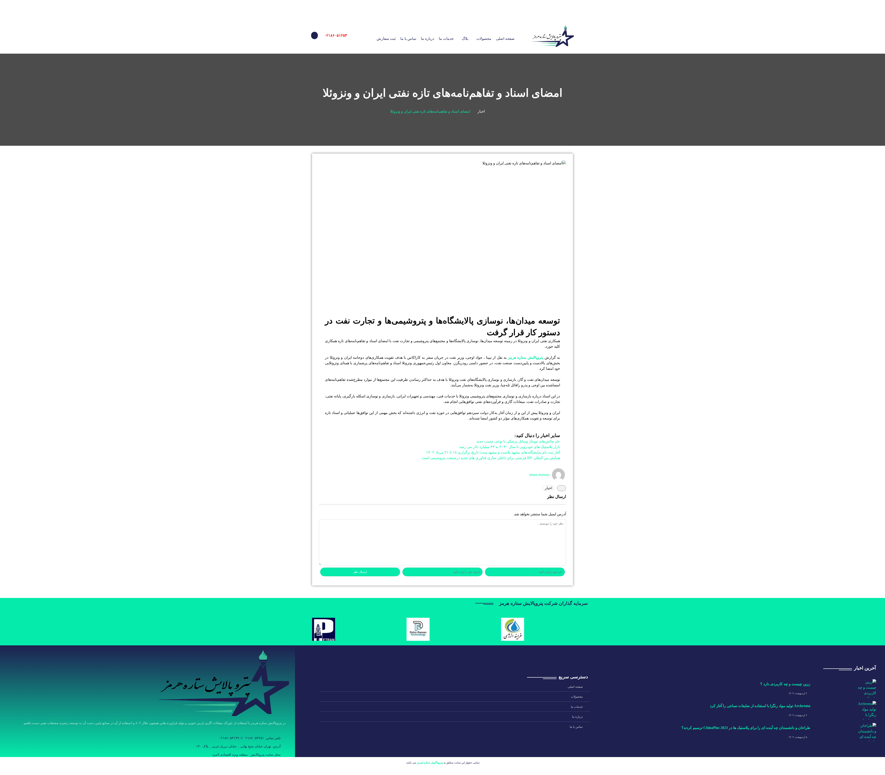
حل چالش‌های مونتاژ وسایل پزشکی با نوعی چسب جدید (518, 441)
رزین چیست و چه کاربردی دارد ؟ (785, 684)
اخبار (481, 111)
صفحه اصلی (505, 39)
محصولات (483, 39)
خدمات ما (446, 39)
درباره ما (427, 39)
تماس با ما (408, 39)
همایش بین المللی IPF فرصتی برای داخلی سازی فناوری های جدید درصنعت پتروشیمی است (491, 458)
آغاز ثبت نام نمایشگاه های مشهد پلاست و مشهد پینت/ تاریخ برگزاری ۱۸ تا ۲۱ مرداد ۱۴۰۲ (493, 452)
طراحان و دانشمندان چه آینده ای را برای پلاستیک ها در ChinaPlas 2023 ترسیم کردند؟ (745, 728)
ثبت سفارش (386, 39)
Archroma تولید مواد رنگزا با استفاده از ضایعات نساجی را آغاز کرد (760, 706)
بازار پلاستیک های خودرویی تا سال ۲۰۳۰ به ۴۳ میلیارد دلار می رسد (509, 447)
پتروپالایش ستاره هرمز (525, 357)
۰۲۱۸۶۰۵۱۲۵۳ (335, 35)
